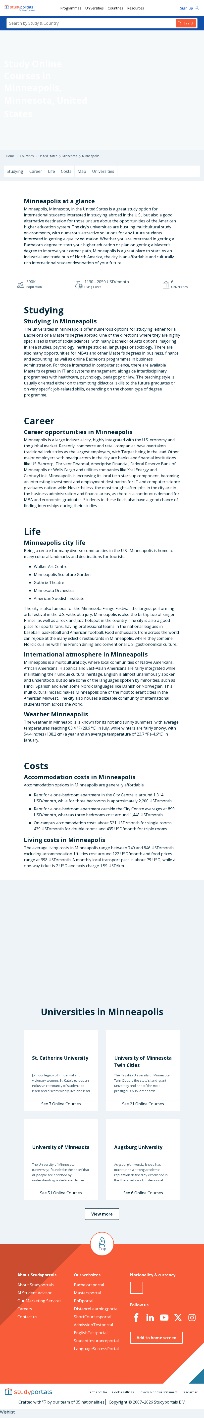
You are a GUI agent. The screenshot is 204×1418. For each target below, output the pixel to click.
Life (51, 171)
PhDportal (83, 1301)
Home (10, 156)
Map (82, 171)
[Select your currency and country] (136, 1288)
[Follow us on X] (178, 1318)
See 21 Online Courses (143, 1104)
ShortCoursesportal (92, 1317)
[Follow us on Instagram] (192, 1318)
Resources (135, 8)
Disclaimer (190, 1392)
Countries (115, 8)
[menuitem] (70, 8)
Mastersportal (87, 1293)
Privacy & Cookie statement (158, 1392)
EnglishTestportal (90, 1332)
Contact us (27, 1317)
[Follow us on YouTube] (164, 1318)
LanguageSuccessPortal (96, 1348)
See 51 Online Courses (61, 1193)
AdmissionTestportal (93, 1324)
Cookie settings (123, 1392)
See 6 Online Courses (143, 1193)
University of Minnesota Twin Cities (143, 1061)
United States (48, 156)
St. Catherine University (60, 1057)
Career (35, 171)
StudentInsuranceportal (96, 1340)
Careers (24, 1309)
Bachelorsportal (89, 1285)
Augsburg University (138, 1147)
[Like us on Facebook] (136, 1318)
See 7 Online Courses (61, 1104)
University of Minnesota (61, 1147)
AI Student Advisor (34, 1293)
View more (102, 1214)
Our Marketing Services (39, 1301)
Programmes (70, 8)
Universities (94, 8)
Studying (15, 171)
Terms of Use (97, 1392)
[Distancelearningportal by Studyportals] (20, 8)
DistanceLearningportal (96, 1309)
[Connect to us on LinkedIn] (150, 1318)
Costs (66, 171)
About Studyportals (35, 1285)
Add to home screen (156, 1337)
